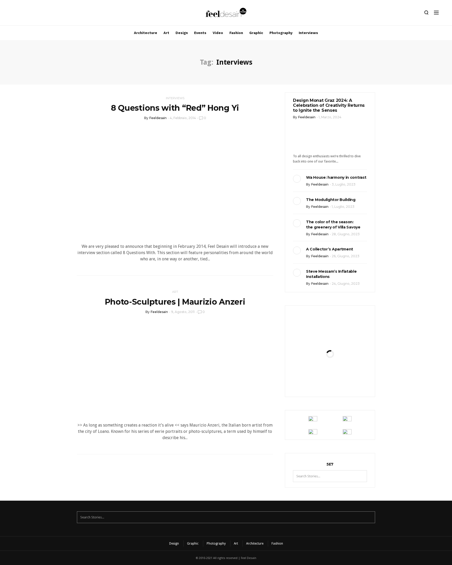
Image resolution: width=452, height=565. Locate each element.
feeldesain (158, 118)
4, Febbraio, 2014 (183, 118)
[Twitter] (32, 14)
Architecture (145, 33)
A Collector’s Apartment (329, 249)
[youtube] (40, 14)
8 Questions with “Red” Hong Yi (175, 108)
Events (200, 33)
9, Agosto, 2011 (183, 312)
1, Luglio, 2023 (343, 207)
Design (182, 33)
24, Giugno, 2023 (346, 284)
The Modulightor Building (330, 199)
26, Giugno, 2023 (345, 256)
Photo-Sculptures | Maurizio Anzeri (175, 302)
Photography (280, 33)
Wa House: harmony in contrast (336, 177)
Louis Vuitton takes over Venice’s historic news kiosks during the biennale (330, 336)
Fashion (236, 33)
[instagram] (14, 14)
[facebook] (23, 14)
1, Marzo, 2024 (330, 117)
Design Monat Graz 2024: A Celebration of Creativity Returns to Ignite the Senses (329, 105)
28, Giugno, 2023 (346, 234)
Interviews (308, 33)
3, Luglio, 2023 (343, 184)
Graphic (256, 33)
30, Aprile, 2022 (342, 381)
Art (166, 33)
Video (218, 33)
